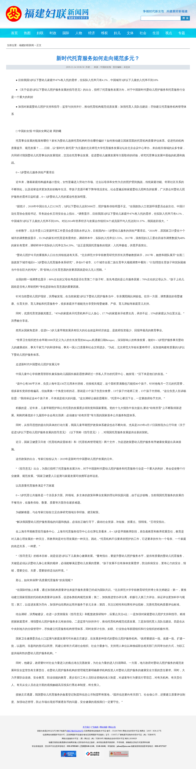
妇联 (40, 33)
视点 (168, 33)
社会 (143, 33)
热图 (27, 33)
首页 (14, 33)
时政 (53, 33)
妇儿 (117, 33)
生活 (156, 33)
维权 (104, 33)
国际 (65, 33)
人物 (78, 33)
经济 (91, 33)
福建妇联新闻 (26, 45)
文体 (130, 33)
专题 (181, 33)
